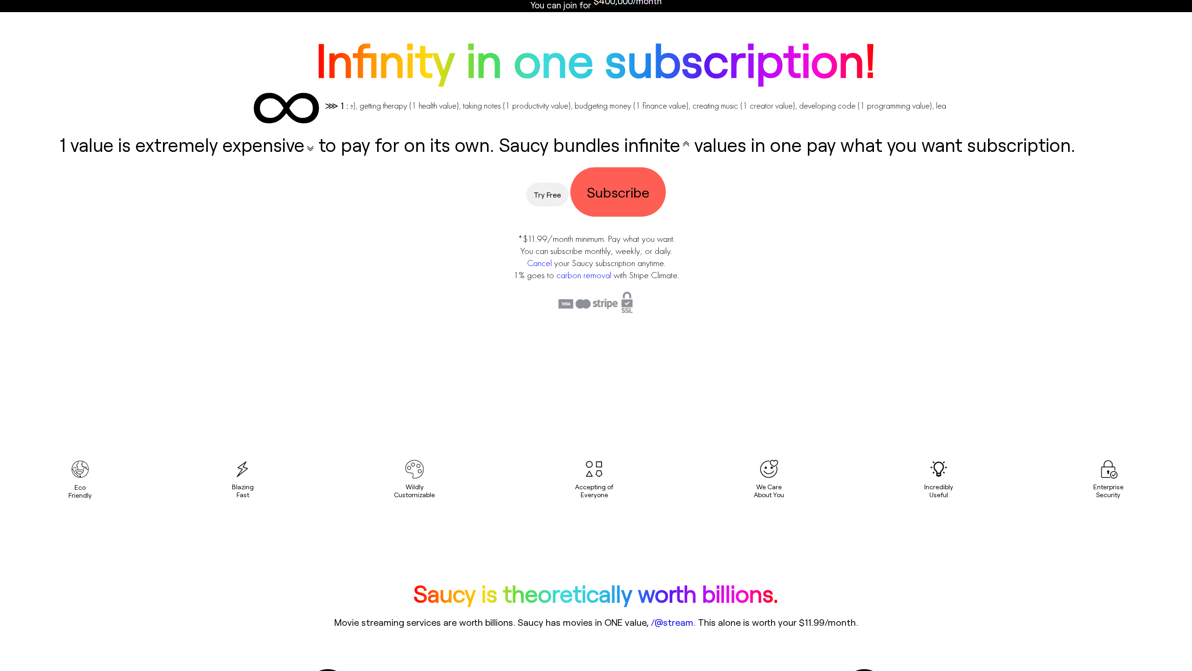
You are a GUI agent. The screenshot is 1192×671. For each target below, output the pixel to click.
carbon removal (583, 275)
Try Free (547, 194)
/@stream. (673, 622)
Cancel (539, 263)
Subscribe (618, 192)
